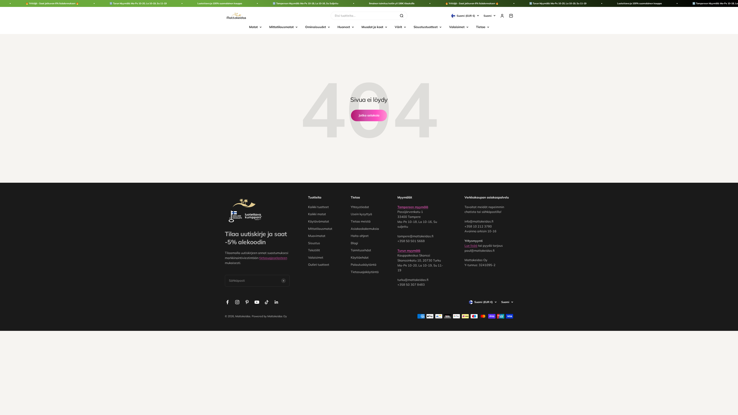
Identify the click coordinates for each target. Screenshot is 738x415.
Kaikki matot (317, 214)
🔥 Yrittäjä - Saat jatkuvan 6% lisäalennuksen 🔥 (52, 3)
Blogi (354, 243)
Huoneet (343, 27)
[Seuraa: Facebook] (227, 302)
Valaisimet (457, 27)
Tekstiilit (314, 250)
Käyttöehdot (360, 257)
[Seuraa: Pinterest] (247, 302)
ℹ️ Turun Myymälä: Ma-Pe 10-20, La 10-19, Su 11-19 (138, 3)
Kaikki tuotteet (318, 207)
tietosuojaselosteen (273, 258)
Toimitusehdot (361, 250)
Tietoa (480, 27)
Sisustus (314, 243)
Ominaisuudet (315, 27)
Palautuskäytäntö (363, 264)
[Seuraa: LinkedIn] (276, 302)
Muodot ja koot (372, 27)
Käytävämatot (318, 221)
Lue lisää (471, 245)
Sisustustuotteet (426, 27)
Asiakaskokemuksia (365, 229)
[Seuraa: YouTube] (256, 302)
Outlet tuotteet (318, 264)
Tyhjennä (389, 15)
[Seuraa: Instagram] (237, 302)
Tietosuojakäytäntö (365, 272)
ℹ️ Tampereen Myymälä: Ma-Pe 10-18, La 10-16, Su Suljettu (305, 3)
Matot (253, 27)
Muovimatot (316, 236)
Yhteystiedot (360, 207)
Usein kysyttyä (361, 214)
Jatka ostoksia (369, 115)
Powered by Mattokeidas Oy (269, 316)
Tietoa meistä (361, 221)
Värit (398, 27)
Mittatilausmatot (281, 27)
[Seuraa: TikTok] (266, 302)
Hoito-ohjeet (360, 236)
